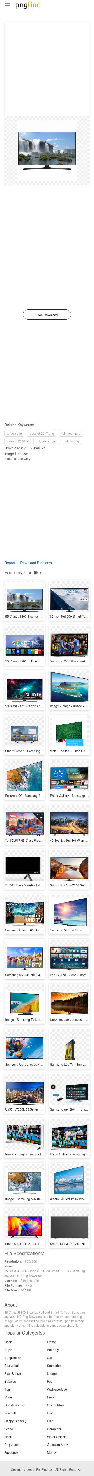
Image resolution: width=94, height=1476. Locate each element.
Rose (8, 1397)
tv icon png (14, 433)
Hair (50, 1413)
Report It (10, 562)
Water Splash (56, 1436)
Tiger (8, 1389)
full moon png (71, 433)
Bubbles (10, 1381)
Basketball (11, 1365)
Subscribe (54, 1365)
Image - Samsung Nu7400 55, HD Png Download (39, 1199)
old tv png (72, 441)
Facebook (11, 1452)
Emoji (51, 1397)
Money (52, 1452)
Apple (8, 1349)
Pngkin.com (12, 1444)
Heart (8, 1341)
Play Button (12, 1373)
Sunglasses (12, 1357)
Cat (49, 1357)
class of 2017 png (42, 433)
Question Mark (57, 1444)
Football (10, 1413)
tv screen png (48, 441)
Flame (51, 1341)
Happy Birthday (15, 1420)
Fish (50, 1420)
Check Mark (56, 1405)
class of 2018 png (19, 441)
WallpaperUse (57, 1389)
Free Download (47, 314)
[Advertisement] (47, 69)
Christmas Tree (15, 1405)
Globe (8, 1428)
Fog (49, 1381)
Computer (54, 1428)
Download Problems (36, 562)
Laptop (52, 1373)
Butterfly (53, 1349)
